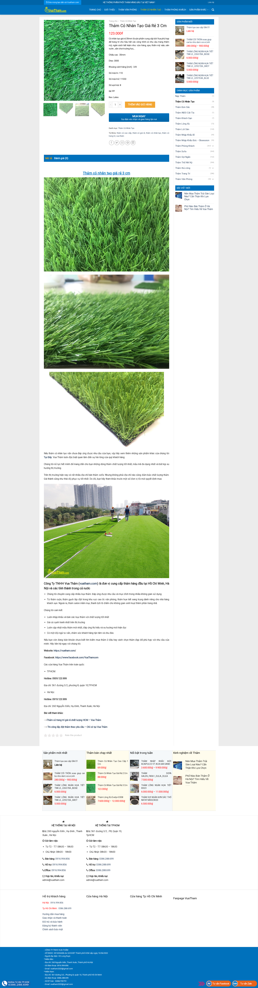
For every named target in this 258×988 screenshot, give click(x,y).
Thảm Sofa (180, 151)
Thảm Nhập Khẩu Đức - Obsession (192, 140)
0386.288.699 (106, 858)
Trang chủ (113, 21)
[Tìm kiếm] (213, 10)
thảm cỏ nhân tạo (153, 133)
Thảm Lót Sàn (182, 129)
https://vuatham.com (64, 650)
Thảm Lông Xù (182, 123)
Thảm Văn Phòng (127, 10)
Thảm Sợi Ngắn (182, 157)
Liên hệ (211, 2)
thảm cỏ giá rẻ (139, 133)
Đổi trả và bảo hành (52, 921)
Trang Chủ (95, 10)
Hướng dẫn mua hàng (53, 914)
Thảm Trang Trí (182, 173)
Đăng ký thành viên (52, 925)
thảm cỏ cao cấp (124, 133)
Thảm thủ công (182, 168)
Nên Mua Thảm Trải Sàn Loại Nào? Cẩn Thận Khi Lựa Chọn (199, 196)
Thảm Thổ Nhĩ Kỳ (183, 162)
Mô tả (48, 158)
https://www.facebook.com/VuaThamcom (76, 657)
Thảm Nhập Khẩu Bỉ (185, 134)
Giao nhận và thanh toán (54, 917)
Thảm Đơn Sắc (182, 107)
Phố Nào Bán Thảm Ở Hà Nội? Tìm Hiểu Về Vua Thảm (198, 208)
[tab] (48, 158)
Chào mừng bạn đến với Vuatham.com (63, 2)
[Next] (99, 60)
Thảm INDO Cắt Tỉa (184, 112)
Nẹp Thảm (180, 96)
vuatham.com (88, 583)
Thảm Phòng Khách (175, 10)
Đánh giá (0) (61, 158)
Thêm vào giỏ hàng (140, 104)
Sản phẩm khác (197, 10)
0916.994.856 (62, 858)
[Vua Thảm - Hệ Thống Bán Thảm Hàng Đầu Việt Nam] (64, 10)
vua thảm (120, 136)
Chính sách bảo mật (52, 929)
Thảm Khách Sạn (183, 118)
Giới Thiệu (109, 10)
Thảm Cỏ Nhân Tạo (150, 10)
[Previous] (49, 60)
